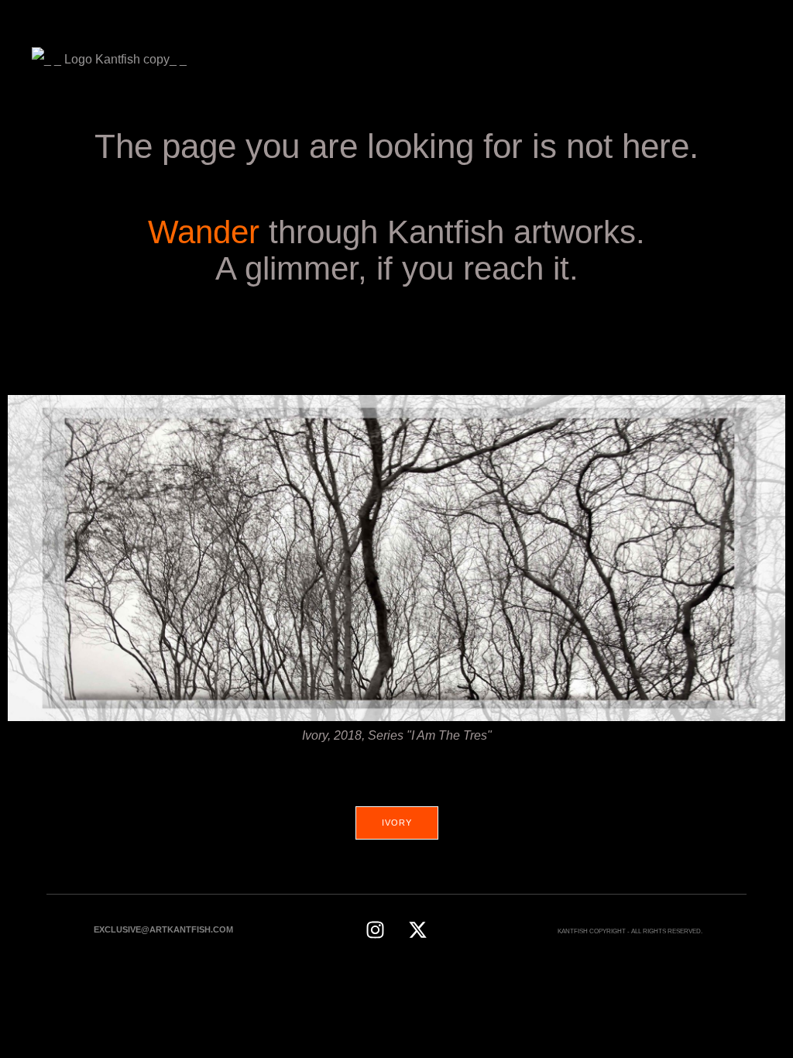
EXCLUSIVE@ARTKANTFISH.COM (163, 929)
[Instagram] (374, 929)
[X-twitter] (417, 929)
